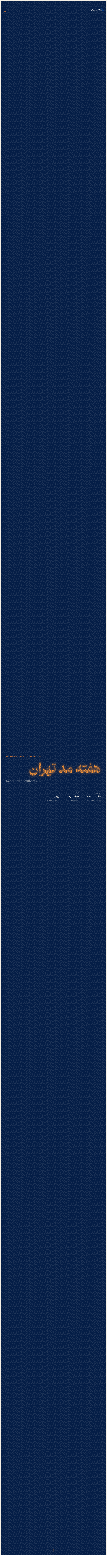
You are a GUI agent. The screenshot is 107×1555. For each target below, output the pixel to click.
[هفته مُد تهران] (97, 11)
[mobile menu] (5, 11)
